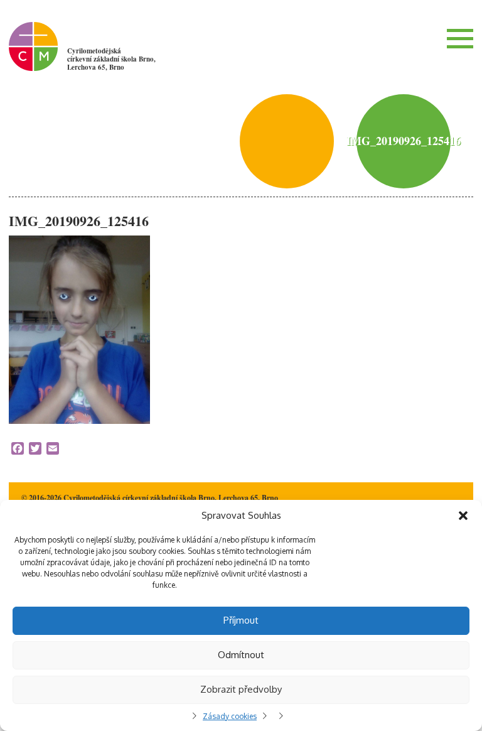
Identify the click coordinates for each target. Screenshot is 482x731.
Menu (460, 38)
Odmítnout (241, 655)
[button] (463, 515)
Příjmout (241, 620)
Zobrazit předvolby (241, 689)
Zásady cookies (230, 716)
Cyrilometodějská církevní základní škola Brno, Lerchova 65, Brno (111, 59)
